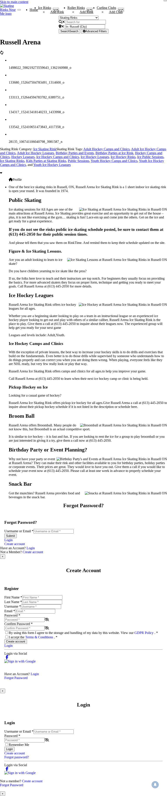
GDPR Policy (144, 633)
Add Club (116, 12)
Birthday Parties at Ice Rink (114, 153)
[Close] (165, 0)
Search (69, 31)
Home (34, 10)
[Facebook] (7, 657)
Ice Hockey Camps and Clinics (57, 157)
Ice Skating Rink (44, 149)
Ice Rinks (44, 9)
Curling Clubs (106, 9)
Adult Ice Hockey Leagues (35, 153)
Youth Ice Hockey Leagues (52, 165)
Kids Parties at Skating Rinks (46, 161)
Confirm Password (18, 624)
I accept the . (33, 637)
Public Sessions (78, 161)
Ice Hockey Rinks (123, 157)
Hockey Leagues (23, 157)
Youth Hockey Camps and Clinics (114, 161)
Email (9, 611)
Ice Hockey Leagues (95, 157)
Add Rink (57, 12)
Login (8, 540)
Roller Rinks (76, 9)
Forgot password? (16, 757)
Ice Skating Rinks (12, 161)
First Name (13, 597)
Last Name (13, 602)
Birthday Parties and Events (75, 153)
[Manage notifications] (155, 784)
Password (12, 615)
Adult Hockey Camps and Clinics (106, 149)
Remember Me (19, 745)
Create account (14, 544)
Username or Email (18, 531)
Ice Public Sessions (150, 157)
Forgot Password (16, 678)
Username (12, 606)
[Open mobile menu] (19, 9)
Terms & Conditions (39, 637)
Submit (10, 535)
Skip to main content (14, 2)
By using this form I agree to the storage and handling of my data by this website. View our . (83, 633)
